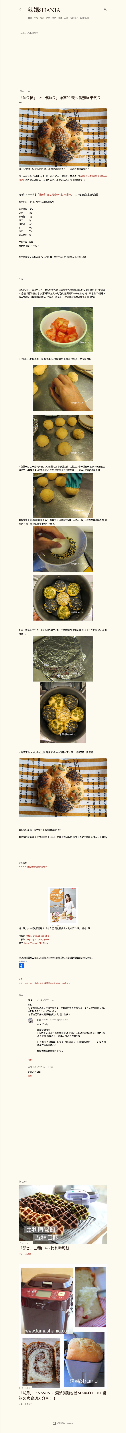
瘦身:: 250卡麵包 (63, 983)
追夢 (48, 17)
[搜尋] (105, 9)
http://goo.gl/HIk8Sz (37, 935)
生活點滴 (84, 17)
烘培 (36, 17)
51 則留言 (28, 1404)
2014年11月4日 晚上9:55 (60, 1020)
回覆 (30, 1060)
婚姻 (60, 17)
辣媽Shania (44, 10)
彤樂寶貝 (74, 17)
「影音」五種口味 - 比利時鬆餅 (44, 1248)
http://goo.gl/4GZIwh (36, 943)
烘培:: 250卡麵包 (32, 983)
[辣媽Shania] (21, 967)
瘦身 (42, 17)
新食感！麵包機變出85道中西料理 (55, 194)
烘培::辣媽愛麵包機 (47, 983)
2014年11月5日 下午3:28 (43, 1067)
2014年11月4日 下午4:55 (43, 1000)
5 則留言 (28, 1254)
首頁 (30, 17)
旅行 (54, 17)
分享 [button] (20, 979)
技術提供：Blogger (65, 1423)
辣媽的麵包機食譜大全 (37, 866)
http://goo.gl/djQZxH (37, 939)
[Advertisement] (63, 1150)
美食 (66, 17)
